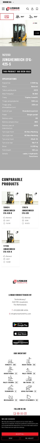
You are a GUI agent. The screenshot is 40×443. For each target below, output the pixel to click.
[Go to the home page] (12, 8)
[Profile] (32, 9)
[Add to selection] (16, 194)
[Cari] (27, 9)
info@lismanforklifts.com (21, 314)
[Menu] (3, 9)
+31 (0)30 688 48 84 (20, 310)
